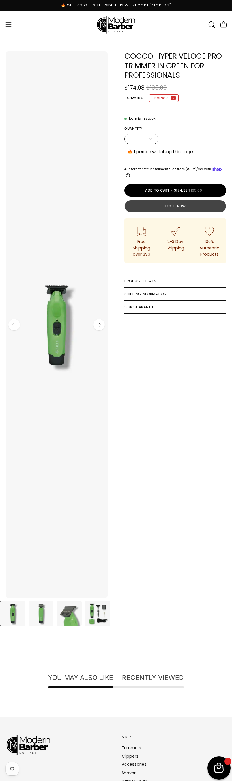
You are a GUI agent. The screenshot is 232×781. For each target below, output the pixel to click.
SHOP (126, 737)
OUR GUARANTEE (139, 307)
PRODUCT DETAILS (140, 281)
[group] (116, 5)
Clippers (130, 756)
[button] (211, 25)
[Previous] (14, 324)
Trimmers (131, 747)
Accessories (134, 764)
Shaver (129, 773)
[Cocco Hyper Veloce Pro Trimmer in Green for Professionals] (12, 613)
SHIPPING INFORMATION (145, 294)
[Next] (99, 324)
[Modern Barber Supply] (116, 25)
